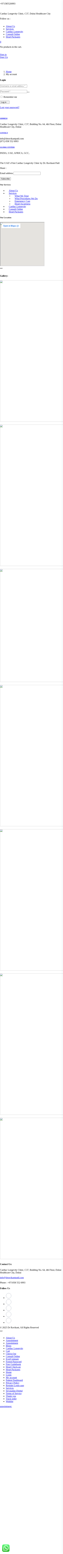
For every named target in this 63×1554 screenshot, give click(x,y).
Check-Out (11, 1353)
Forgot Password (14, 1361)
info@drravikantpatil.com (12, 1277)
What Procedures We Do (26, 198)
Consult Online (16, 209)
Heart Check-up (13, 1367)
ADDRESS (3, 118)
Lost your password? (9, 107)
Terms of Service (14, 1393)
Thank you (11, 1396)
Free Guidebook (13, 1364)
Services (13, 193)
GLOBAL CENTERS (7, 147)
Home (9, 71)
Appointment (12, 1340)
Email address (6, 173)
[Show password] (28, 92)
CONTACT (4, 133)
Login (8, 1375)
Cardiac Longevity (17, 206)
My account (11, 1377)
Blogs (8, 1345)
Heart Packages (16, 212)
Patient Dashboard (14, 1380)
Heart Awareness (22, 204)
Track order (11, 1398)
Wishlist (9, 1401)
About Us (13, 190)
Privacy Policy (12, 1383)
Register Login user (15, 1385)
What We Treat (22, 196)
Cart (8, 1351)
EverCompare (12, 1359)
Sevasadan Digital (14, 1391)
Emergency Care (22, 201)
